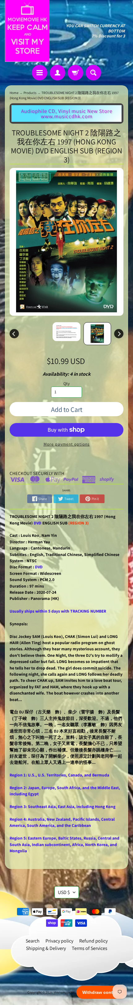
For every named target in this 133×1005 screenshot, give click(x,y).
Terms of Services (89, 948)
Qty (66, 383)
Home (14, 92)
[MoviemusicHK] (27, 31)
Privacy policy (59, 941)
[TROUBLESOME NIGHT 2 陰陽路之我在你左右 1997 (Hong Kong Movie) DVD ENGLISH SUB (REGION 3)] (97, 333)
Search (33, 941)
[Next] (118, 333)
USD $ (64, 892)
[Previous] (14, 333)
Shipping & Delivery (46, 948)
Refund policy (93, 941)
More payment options (67, 444)
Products (30, 92)
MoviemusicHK (64, 992)
